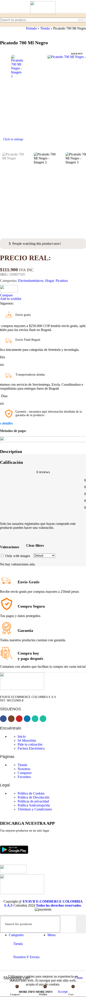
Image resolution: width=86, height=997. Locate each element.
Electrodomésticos (30, 280)
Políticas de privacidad (33, 801)
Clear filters (35, 545)
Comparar (25, 773)
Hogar (49, 280)
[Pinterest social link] (33, 303)
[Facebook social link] (18, 303)
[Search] (81, 20)
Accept (62, 991)
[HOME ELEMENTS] (9, 291)
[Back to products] (8, 33)
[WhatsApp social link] (49, 303)
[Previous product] (2, 33)
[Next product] (13, 33)
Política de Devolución (33, 797)
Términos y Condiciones (35, 809)
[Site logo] (43, 13)
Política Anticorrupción (34, 805)
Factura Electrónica (31, 748)
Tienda (45, 28)
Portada (31, 28)
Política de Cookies (31, 793)
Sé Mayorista (27, 740)
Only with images (17, 556)
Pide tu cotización (30, 744)
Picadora (62, 280)
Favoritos (24, 777)
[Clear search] (73, 19)
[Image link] (14, 862)
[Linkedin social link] (41, 303)
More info (35, 991)
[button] (4, 96)
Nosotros (24, 769)
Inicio (22, 736)
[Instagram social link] (26, 303)
